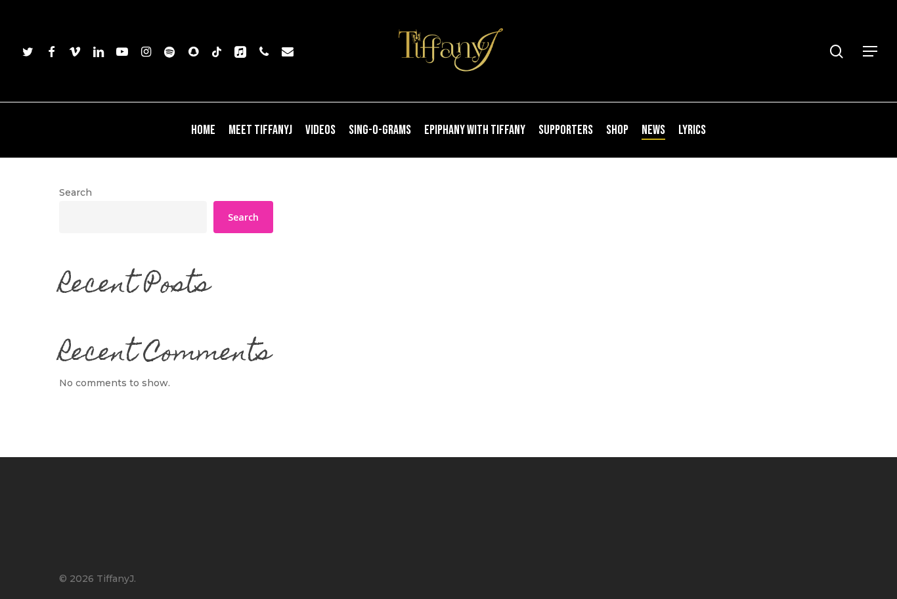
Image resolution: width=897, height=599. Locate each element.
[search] (836, 51)
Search (75, 192)
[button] (871, 51)
